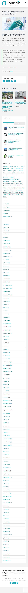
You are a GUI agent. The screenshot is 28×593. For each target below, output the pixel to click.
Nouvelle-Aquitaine (16, 185)
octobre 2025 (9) (6, 253)
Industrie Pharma (12, 67)
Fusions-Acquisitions (12, 175)
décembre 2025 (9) (7, 246)
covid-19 (15, 170)
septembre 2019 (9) (7, 477)
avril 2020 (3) (6, 454)
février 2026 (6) (6, 240)
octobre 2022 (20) (7, 368)
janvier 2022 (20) (6, 397)
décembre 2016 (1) (7, 560)
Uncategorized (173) (7, 216)
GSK (18, 175)
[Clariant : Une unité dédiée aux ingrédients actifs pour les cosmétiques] (5, 140)
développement (16, 172)
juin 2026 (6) (6, 227)
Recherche (15, 192)
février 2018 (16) (6, 525)
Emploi (22, 172)
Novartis (5, 188)
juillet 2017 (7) (6, 537)
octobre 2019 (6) (6, 474)
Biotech (22, 166)
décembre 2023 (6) (7, 323)
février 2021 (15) (6, 432)
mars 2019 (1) (6, 486)
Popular (8, 123)
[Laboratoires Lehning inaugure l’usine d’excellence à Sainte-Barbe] (5, 133)
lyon (4, 185)
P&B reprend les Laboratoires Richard (16, 127)
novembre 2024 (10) (7, 288)
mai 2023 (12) (6, 346)
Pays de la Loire (6, 190)
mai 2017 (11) (6, 544)
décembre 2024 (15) (7, 285)
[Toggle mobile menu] (25, 3)
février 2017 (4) (6, 553)
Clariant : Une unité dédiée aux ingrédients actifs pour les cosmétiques (14, 141)
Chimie (4, 170)
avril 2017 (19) (6, 547)
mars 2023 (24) (6, 352)
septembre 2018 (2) (7, 502)
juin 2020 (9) (6, 448)
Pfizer (12, 190)
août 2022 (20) (6, 374)
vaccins (4, 196)
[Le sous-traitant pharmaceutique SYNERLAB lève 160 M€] (5, 148)
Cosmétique (10, 170)
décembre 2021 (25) (7, 400)
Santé (9, 194)
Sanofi (4, 194)
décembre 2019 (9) (7, 467)
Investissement (6, 181)
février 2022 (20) (6, 394)
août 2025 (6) (6, 259)
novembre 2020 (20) (7, 442)
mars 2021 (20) (6, 429)
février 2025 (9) (6, 278)
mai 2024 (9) (6, 307)
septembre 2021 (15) (7, 410)
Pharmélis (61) (6, 210)
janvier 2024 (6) (6, 320)
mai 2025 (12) (6, 269)
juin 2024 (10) (6, 304)
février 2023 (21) (6, 355)
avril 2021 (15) (6, 426)
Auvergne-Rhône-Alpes (14, 166)
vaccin (22, 194)
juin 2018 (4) (6, 512)
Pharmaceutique (18, 190)
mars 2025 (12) (6, 275)
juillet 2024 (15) (6, 301)
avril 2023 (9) (6, 349)
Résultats (21, 192)
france (4, 175)
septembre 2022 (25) (7, 371)
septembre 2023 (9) (7, 333)
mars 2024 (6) (6, 314)
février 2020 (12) (6, 461)
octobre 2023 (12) (7, 330)
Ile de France (5, 177)
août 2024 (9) (6, 298)
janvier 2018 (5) (6, 528)
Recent (19, 123)
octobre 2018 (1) (6, 499)
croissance (21, 170)
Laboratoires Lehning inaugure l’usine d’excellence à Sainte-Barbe (16, 134)
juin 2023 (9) (6, 342)
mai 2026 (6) (6, 230)
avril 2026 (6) (6, 234)
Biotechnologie (6, 168)
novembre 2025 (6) (7, 250)
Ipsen (20, 181)
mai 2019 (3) (6, 480)
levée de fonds (19, 183)
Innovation (17, 179)
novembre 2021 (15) (7, 403)
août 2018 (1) (6, 506)
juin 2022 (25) (6, 381)
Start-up (17, 194)
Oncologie (22, 188)
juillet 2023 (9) (6, 339)
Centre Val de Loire (19, 168)
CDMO (12, 168)
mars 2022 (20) (6, 390)
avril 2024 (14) (6, 310)
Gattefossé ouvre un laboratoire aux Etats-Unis (15, 155)
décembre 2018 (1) (7, 493)
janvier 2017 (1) (6, 557)
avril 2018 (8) (6, 518)
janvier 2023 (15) (6, 358)
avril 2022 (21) (6, 387)
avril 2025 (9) (6, 272)
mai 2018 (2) (6, 515)
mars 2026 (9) (6, 237)
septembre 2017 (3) (7, 534)
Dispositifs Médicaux (7, 172)
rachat (10, 192)
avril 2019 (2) (6, 483)
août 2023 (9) (6, 336)
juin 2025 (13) (6, 266)
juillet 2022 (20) (6, 378)
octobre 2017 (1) (6, 531)
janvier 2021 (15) (6, 435)
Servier (13, 194)
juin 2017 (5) (6, 541)
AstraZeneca (5, 166)
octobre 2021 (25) (7, 406)
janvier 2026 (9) (6, 243)
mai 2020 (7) (6, 451)
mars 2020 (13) (6, 458)
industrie (12, 177)
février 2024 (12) (6, 317)
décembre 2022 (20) (7, 362)
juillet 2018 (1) (6, 509)
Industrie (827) (6, 207)
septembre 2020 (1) (7, 445)
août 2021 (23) (6, 413)
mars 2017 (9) (6, 550)
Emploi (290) (6, 203)
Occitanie (17, 188)
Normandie (9, 185)
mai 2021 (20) (6, 422)
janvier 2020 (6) (6, 464)
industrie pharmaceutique (8, 179)
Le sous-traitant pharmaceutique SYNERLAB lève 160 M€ (15, 149)
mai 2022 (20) (6, 384)
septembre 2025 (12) (7, 256)
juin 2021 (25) (6, 419)
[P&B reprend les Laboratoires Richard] (5, 127)
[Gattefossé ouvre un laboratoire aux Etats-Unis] (5, 155)
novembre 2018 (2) (7, 496)
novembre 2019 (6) (7, 470)
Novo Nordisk (10, 188)
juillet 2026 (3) (6, 224)
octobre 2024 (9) (6, 291)
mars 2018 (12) (6, 522)
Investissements (14, 181)
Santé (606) (5, 213)
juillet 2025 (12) (6, 262)
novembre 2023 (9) (7, 326)
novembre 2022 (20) (7, 365)
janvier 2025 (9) (6, 282)
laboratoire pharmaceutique (8, 183)
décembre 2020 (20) (7, 438)
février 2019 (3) (6, 490)
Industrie (11, 71)
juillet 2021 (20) (6, 416)
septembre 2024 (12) (7, 294)
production (5, 192)
